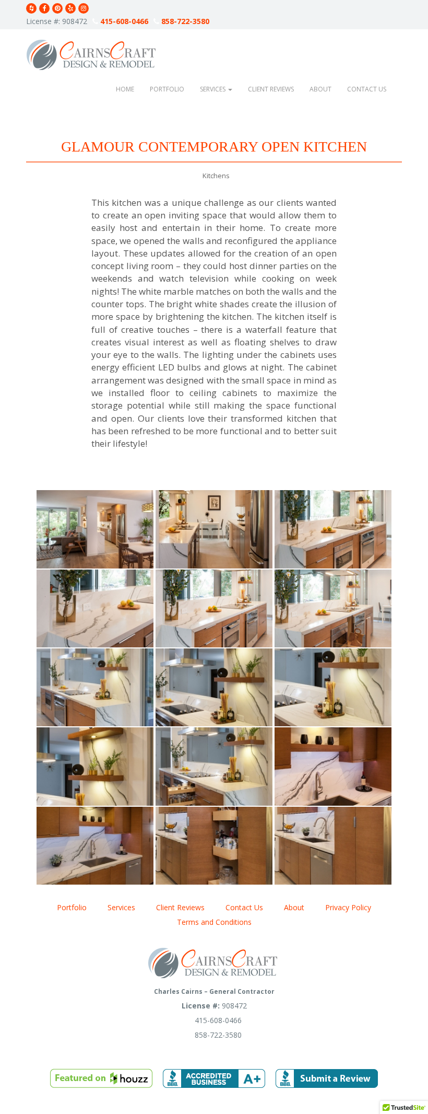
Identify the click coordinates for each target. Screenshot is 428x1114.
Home (125, 89)
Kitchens (216, 175)
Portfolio (167, 89)
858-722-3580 (184, 21)
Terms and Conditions (214, 922)
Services (213, 89)
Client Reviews (271, 89)
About (320, 89)
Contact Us (366, 89)
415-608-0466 (123, 21)
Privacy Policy (348, 907)
